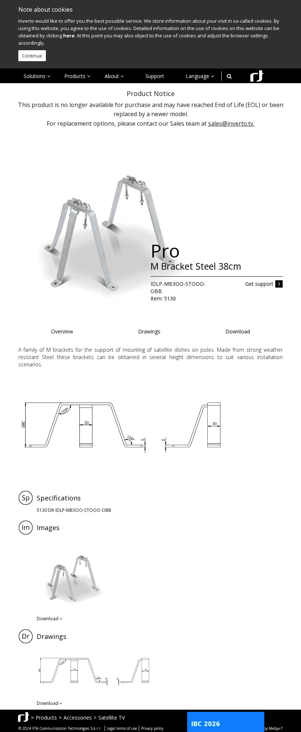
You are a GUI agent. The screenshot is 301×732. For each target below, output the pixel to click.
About (112, 76)
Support (154, 76)
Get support (259, 283)
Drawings (149, 331)
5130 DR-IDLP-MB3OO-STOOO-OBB (74, 510)
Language (198, 76)
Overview (62, 331)
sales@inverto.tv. (231, 123)
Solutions (35, 76)
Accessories (78, 717)
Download (237, 331)
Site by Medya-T (269, 728)
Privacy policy (152, 728)
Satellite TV (111, 717)
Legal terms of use (122, 728)
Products (75, 76)
